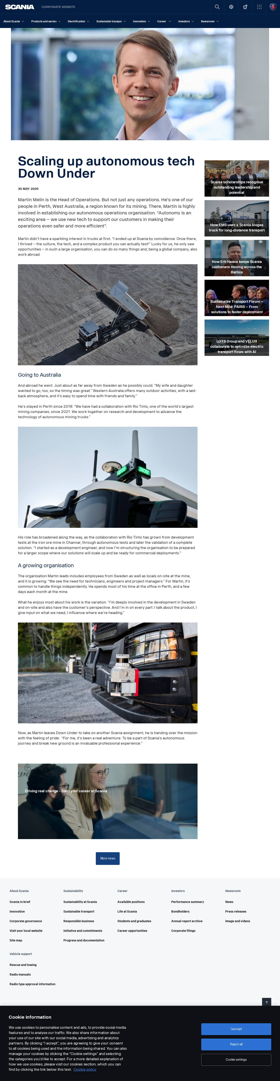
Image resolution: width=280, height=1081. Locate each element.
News (229, 902)
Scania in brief (20, 902)
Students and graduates (134, 921)
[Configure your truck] (245, 7)
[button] (259, 7)
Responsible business (78, 921)
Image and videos (237, 921)
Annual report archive (187, 921)
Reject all (236, 1044)
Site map (16, 940)
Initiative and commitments (82, 931)
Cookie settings (236, 1060)
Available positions (131, 902)
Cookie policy (85, 1069)
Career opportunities (132, 931)
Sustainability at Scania (80, 902)
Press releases (235, 911)
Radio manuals (20, 974)
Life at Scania (127, 911)
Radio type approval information (32, 984)
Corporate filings (183, 931)
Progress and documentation (83, 940)
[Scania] (19, 7)
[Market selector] (231, 7)
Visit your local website (26, 931)
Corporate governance (26, 921)
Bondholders (180, 911)
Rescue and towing (23, 965)
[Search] (217, 7)
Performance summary (187, 902)
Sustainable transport (78, 911)
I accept (236, 1029)
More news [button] (107, 858)
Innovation (17, 911)
